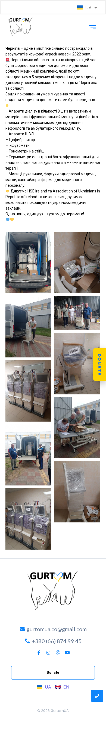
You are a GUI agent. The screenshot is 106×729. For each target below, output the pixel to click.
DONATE (99, 365)
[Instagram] (48, 652)
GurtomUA (60, 710)
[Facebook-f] (39, 652)
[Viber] (58, 652)
